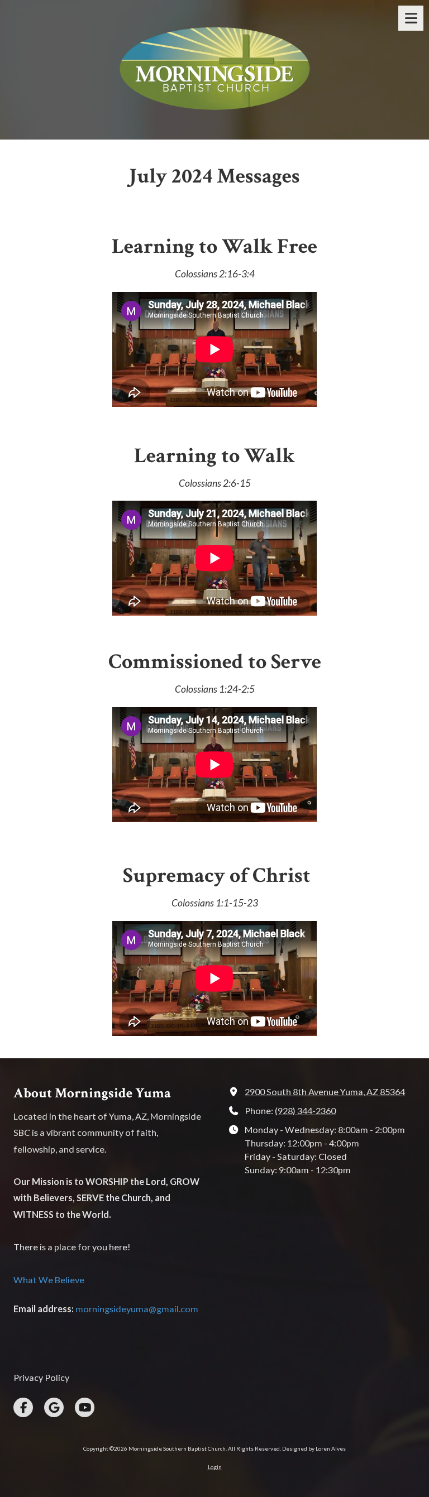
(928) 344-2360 (305, 1110)
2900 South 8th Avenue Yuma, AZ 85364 (325, 1091)
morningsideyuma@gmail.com (136, 1308)
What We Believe (48, 1279)
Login (215, 1467)
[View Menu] (410, 18)
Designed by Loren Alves (314, 1448)
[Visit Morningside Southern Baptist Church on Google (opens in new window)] (54, 1407)
